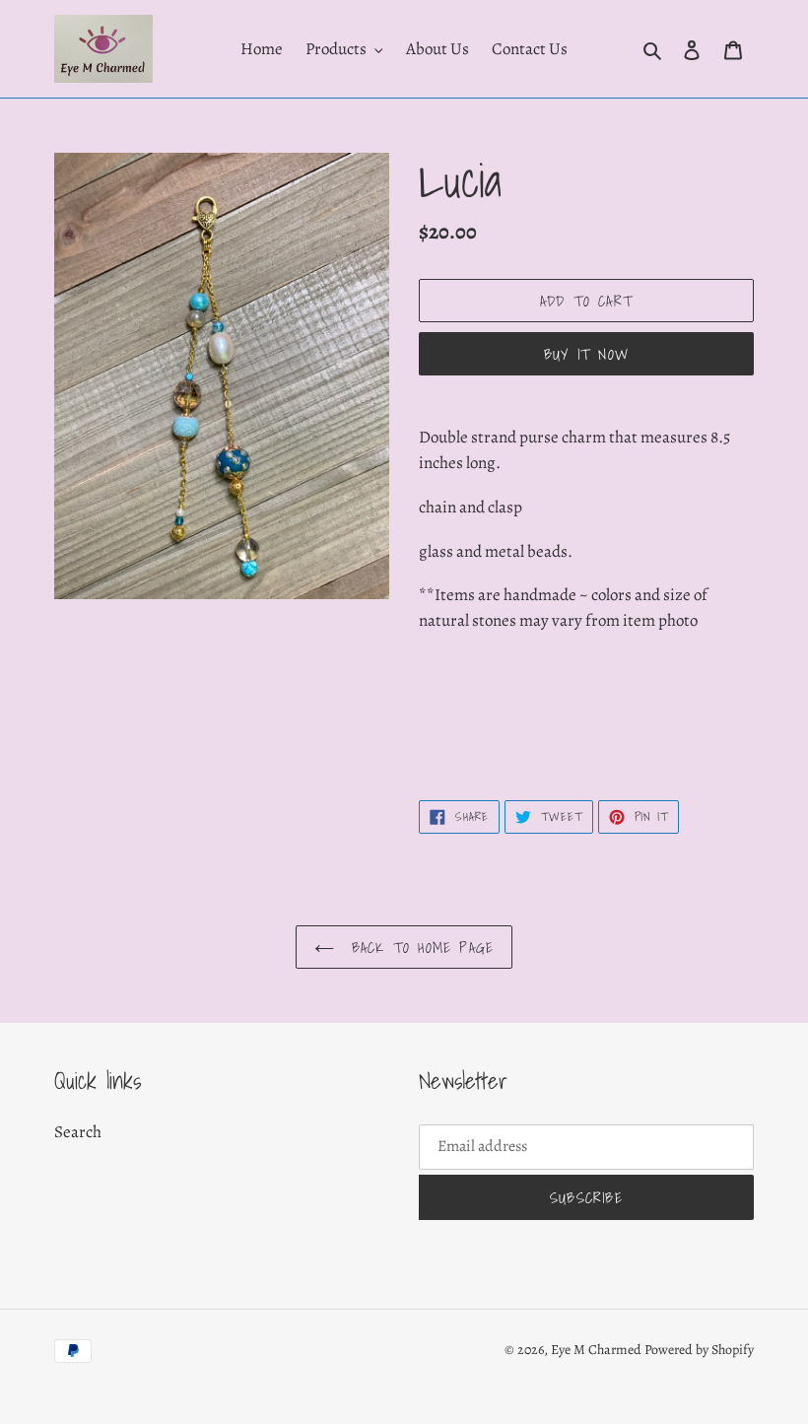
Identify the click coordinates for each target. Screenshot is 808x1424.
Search (77, 1131)
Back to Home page (419, 947)
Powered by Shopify (699, 1349)
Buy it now (586, 354)
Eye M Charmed (596, 1349)
